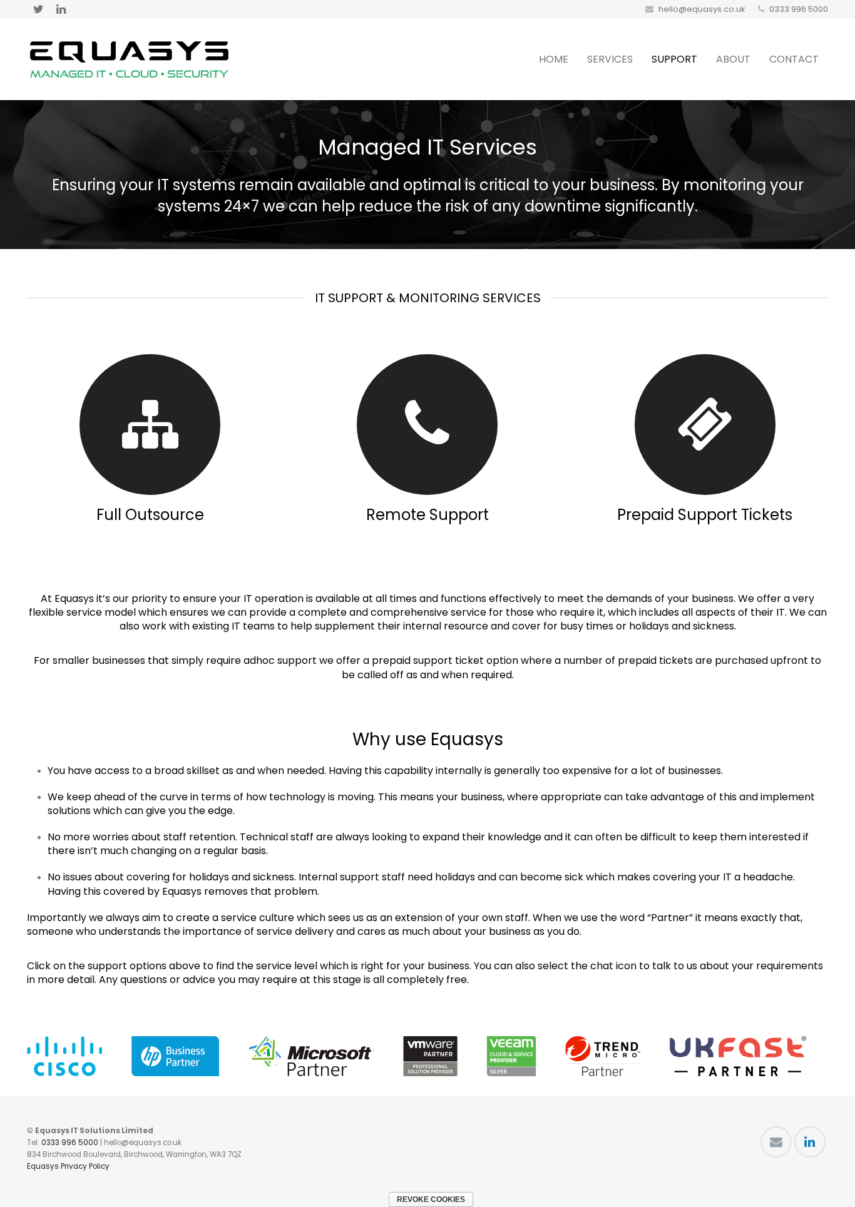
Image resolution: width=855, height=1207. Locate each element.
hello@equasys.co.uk (701, 9)
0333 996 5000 (798, 9)
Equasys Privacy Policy (68, 1166)
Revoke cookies (431, 1199)
